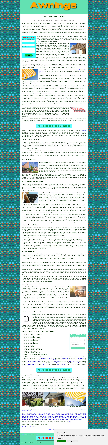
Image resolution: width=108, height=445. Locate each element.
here (64, 390)
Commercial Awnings (31, 413)
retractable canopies (28, 326)
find (26, 377)
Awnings (50, 382)
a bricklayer (81, 362)
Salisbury (83, 130)
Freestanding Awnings (59, 413)
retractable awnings (49, 184)
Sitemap (22, 434)
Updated (32, 434)
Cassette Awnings (71, 413)
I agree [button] (59, 441)
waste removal (61, 364)
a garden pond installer (45, 358)
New (29, 434)
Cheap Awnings (82, 413)
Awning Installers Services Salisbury (38, 331)
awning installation (42, 390)
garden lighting (79, 359)
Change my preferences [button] (72, 441)
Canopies (48, 413)
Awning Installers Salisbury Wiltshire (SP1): (36, 23)
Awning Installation (71, 416)
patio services (73, 361)
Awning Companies (59, 416)
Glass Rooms (41, 413)
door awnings (59, 325)
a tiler (45, 364)
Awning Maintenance (53, 419)
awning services (32, 328)
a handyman (65, 358)
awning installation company (57, 43)
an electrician (55, 361)
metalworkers (25, 362)
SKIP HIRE (31, 364)
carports (69, 254)
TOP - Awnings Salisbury (29, 426)
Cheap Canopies (81, 417)
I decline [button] (63, 441)
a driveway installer (35, 359)
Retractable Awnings (46, 417)
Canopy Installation (76, 419)
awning (23, 29)
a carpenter (42, 362)
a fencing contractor (61, 362)
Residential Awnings (44, 414)
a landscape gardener (58, 359)
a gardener (81, 358)
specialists (25, 388)
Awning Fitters (64, 419)
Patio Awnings (72, 417)
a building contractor (35, 361)
